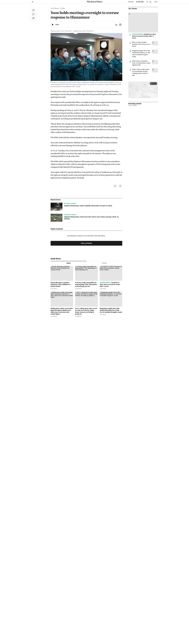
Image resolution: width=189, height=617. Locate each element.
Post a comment (86, 243)
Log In (155, 1)
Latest (68, 263)
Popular (104, 263)
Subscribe (130, 1)
